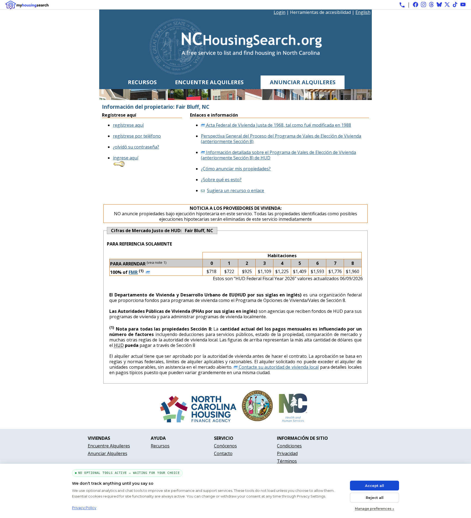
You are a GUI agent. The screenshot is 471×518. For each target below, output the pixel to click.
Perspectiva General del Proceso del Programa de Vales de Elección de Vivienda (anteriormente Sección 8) (281, 138)
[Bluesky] (439, 4)
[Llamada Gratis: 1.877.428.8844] (402, 4)
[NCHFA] (198, 421)
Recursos (142, 82)
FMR (133, 272)
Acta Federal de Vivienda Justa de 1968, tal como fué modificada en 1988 (278, 125)
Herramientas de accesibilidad (320, 12)
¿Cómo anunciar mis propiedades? (236, 169)
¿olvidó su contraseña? (136, 147)
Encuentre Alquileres (209, 82)
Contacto (223, 453)
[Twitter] (447, 4)
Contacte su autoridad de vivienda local (278, 367)
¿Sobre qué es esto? (221, 180)
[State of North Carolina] (257, 421)
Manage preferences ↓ (374, 509)
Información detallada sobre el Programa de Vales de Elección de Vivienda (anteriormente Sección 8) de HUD (278, 155)
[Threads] (431, 4)
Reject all (375, 497)
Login (279, 12)
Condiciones (289, 446)
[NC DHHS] (293, 421)
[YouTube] (463, 4)
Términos (287, 461)
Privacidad (287, 453)
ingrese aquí (125, 158)
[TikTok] (455, 4)
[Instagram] (423, 4)
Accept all (374, 485)
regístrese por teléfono (137, 136)
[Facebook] (415, 4)
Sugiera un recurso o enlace (235, 190)
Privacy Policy (84, 507)
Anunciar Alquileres (303, 82)
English (362, 12)
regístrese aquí (128, 125)
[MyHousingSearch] (27, 5)
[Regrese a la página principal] (235, 73)
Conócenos (225, 446)
